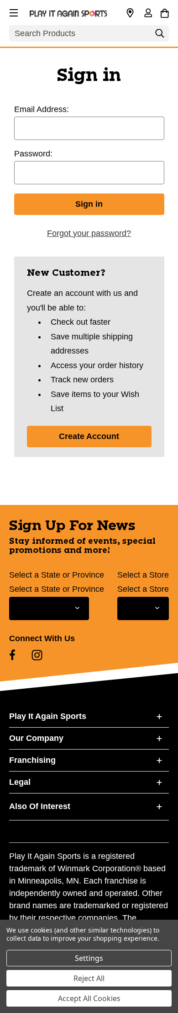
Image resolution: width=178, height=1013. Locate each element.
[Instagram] (36, 654)
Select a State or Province (56, 574)
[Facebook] (12, 654)
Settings (89, 958)
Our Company (36, 738)
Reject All (89, 978)
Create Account (89, 436)
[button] (12, 11)
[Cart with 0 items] (164, 11)
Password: (33, 153)
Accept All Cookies (89, 998)
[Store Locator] (130, 13)
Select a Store (143, 574)
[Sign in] (147, 13)
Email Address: (41, 109)
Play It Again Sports (47, 716)
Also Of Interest (39, 806)
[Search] (159, 35)
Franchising (32, 760)
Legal (20, 782)
